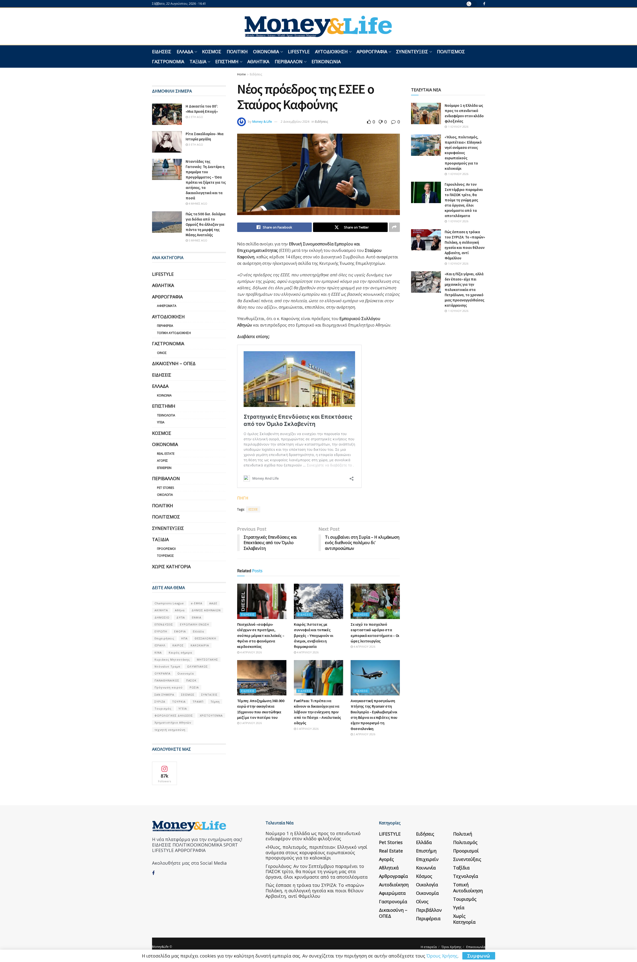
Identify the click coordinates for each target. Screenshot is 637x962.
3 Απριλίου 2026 (250, 723)
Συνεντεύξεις (412, 52)
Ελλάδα (185, 52)
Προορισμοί (166, 549)
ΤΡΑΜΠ (198, 701)
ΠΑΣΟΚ (191, 680)
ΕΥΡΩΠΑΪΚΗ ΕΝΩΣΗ (194, 624)
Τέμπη (215, 701)
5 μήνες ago (197, 240)
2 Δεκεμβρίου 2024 (295, 121)
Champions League (169, 603)
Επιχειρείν (164, 468)
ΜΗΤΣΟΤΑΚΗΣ (207, 659)
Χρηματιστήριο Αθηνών (173, 722)
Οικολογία (165, 495)
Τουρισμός (165, 556)
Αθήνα (180, 610)
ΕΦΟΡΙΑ (180, 631)
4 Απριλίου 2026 (250, 652)
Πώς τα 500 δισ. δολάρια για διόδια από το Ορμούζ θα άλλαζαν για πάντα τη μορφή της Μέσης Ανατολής (205, 224)
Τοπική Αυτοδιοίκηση (174, 333)
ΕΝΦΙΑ (196, 617)
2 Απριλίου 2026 (364, 734)
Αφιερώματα (166, 306)
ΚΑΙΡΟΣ (178, 645)
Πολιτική (237, 52)
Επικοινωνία (326, 61)
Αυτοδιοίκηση (331, 52)
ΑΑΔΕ (213, 603)
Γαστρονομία (168, 61)
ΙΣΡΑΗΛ (160, 645)
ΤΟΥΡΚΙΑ (179, 701)
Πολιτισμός (451, 52)
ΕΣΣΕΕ (253, 509)
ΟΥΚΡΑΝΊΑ (162, 673)
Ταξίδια (198, 61)
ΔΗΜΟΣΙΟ (162, 617)
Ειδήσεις (161, 52)
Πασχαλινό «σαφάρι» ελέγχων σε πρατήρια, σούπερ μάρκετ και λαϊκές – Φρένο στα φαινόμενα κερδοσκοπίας (260, 635)
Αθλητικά (258, 61)
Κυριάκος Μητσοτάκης (172, 659)
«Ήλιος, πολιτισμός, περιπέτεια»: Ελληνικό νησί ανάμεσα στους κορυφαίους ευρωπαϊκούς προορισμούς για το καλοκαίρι (463, 153)
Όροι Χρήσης (451, 947)
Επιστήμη (226, 61)
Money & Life (262, 121)
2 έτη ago (195, 117)
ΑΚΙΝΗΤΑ (161, 610)
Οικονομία (266, 52)
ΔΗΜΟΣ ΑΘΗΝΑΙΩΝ (206, 610)
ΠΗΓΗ (242, 498)
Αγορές (162, 460)
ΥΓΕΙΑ (182, 708)
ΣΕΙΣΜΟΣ (187, 694)
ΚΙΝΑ (158, 652)
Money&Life (160, 947)
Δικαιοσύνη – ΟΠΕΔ (174, 363)
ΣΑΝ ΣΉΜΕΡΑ (164, 694)
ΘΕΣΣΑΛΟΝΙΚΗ (205, 638)
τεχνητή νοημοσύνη (170, 730)
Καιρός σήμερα (180, 652)
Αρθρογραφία (372, 52)
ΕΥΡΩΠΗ (161, 631)
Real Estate (165, 454)
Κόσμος (211, 52)
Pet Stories (165, 488)
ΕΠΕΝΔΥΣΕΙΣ (164, 624)
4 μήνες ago (197, 203)
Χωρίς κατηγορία (171, 566)
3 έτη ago (195, 144)
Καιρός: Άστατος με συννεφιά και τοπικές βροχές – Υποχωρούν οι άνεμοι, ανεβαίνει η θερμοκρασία (313, 635)
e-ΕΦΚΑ (196, 603)
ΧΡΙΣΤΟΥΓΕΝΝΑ (211, 715)
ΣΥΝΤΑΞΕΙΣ (209, 694)
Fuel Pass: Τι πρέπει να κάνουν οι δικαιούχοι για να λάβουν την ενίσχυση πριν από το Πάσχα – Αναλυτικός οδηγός (317, 712)
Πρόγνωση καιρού (169, 687)
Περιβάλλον (289, 61)
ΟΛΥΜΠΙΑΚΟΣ (197, 666)
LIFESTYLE (299, 52)
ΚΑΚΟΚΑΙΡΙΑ (200, 645)
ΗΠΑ (184, 638)
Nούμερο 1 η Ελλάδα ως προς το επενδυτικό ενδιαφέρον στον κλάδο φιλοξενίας (313, 836)
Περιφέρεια (165, 326)
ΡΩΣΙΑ (194, 687)
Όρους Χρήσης (442, 956)
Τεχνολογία (166, 415)
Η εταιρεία (429, 947)
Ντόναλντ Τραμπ (167, 666)
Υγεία (160, 422)
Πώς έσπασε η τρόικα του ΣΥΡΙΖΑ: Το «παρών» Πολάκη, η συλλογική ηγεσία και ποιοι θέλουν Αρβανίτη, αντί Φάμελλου (314, 890)
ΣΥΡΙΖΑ (160, 701)
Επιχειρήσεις (164, 638)
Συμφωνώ (478, 956)
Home (241, 74)
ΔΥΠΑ (180, 617)
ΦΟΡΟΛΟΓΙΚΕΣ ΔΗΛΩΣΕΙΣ (174, 715)
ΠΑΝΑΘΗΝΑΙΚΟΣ (167, 680)
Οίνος (162, 353)
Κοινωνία (164, 395)
